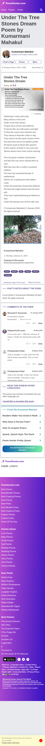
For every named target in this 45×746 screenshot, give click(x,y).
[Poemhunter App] (9, 659)
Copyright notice (17, 665)
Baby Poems (7, 537)
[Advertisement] (22, 723)
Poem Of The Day (9, 522)
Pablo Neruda (7, 588)
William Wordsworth (10, 610)
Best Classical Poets (10, 511)
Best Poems (6, 489)
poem (7, 271)
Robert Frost (6, 577)
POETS (14, 466)
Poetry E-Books (8, 566)
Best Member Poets (10, 507)
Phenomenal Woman (10, 621)
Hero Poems (6, 562)
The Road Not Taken (10, 629)
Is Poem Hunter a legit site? (18, 669)
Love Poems (6, 533)
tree (21, 271)
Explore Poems (8, 515)
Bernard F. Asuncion (17, 313)
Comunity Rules (20, 672)
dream (28, 271)
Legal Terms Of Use (10, 674)
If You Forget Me (8, 632)
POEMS (4, 466)
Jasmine (8, 275)
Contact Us (23, 667)
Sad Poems (6, 544)
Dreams (4, 636)
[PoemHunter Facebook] (19, 659)
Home (4, 10)
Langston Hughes (9, 592)
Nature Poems (7, 555)
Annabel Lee (7, 639)
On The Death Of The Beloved (14, 654)
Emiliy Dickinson (8, 595)
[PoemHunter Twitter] (23, 659)
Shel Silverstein (8, 599)
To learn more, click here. (11, 743)
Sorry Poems (7, 559)
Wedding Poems (8, 551)
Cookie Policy (31, 665)
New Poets (6, 504)
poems (14, 271)
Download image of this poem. (15, 282)
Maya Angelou (7, 581)
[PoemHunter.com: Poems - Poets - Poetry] (13, 3)
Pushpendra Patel (16, 351)
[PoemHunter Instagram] (27, 659)
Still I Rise (5, 625)
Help (31, 667)
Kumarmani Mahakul (23, 52)
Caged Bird (6, 643)
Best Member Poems (10, 493)
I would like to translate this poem (18, 401)
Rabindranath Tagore (10, 606)
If (1, 647)
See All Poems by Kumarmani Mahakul (22, 449)
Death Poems (7, 540)
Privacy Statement (10, 667)
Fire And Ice (6, 650)
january (35, 271)
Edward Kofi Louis (16, 330)
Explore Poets (7, 518)
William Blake (7, 603)
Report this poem (34, 282)
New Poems (6, 500)
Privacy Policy (33, 672)
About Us (5, 665)
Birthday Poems (8, 548)
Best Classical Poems (11, 496)
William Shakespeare (10, 584)
